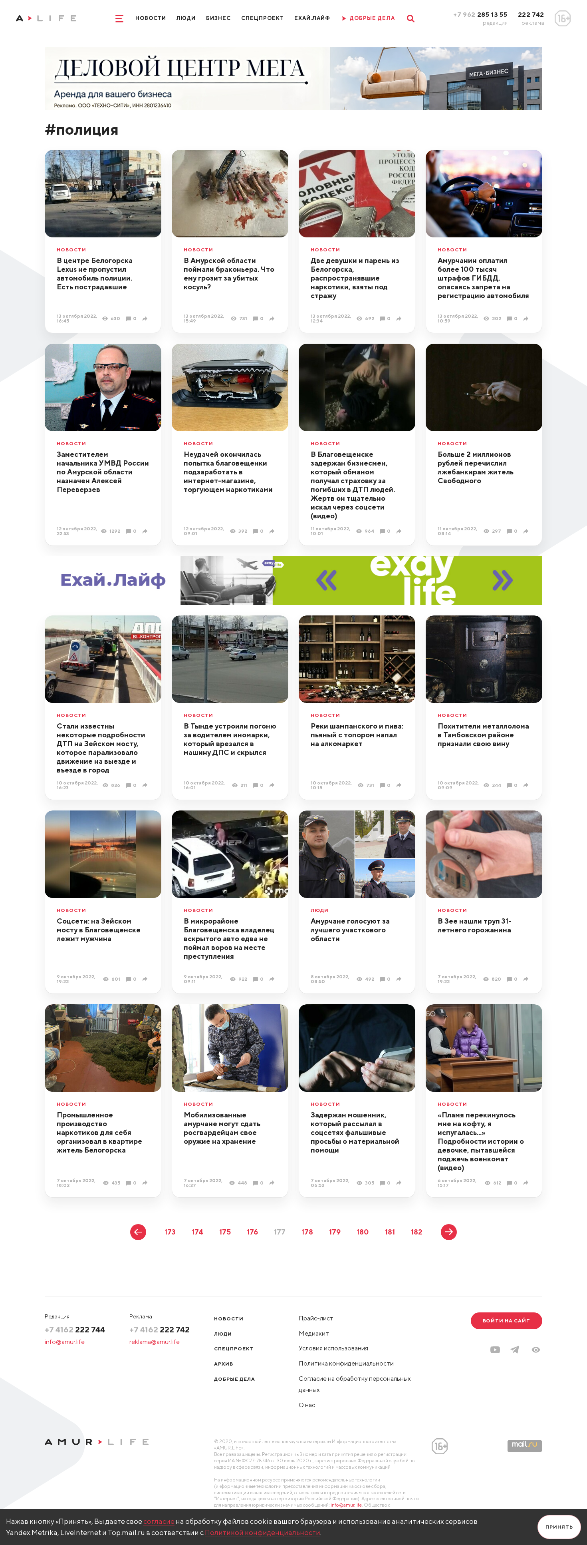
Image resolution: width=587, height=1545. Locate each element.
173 (170, 1232)
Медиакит (314, 1333)
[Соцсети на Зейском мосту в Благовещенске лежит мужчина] (146, 979)
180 (363, 1232)
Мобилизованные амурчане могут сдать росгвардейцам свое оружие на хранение (222, 1128)
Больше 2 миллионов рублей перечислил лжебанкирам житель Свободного (476, 467)
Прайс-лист (316, 1318)
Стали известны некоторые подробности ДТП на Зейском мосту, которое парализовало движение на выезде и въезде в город (101, 748)
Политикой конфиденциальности (262, 1532)
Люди (186, 18)
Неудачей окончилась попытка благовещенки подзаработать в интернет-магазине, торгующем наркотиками (228, 472)
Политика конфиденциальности (346, 1363)
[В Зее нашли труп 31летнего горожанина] (527, 979)
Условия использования (333, 1348)
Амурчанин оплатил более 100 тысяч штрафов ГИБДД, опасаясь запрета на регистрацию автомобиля (483, 278)
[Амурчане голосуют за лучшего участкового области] (400, 979)
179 (335, 1232)
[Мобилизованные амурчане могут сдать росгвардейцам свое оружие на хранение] (273, 1183)
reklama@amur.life (154, 1342)
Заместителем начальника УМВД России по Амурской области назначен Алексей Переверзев (103, 472)
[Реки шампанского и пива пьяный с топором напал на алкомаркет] (400, 785)
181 (390, 1232)
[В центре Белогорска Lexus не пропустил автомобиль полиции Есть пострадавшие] (146, 319)
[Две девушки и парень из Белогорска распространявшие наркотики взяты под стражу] (400, 319)
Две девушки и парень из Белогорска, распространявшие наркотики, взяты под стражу (355, 278)
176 (252, 1232)
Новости (150, 18)
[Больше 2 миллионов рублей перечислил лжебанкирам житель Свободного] (527, 531)
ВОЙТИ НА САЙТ (506, 1321)
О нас (307, 1405)
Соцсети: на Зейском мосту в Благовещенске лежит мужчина (99, 930)
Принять (559, 1527)
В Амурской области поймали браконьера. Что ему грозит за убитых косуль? (229, 273)
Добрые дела (234, 1379)
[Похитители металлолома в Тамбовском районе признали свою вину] (527, 785)
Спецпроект (262, 18)
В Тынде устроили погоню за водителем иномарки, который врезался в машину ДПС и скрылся (230, 739)
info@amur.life (65, 1342)
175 (225, 1232)
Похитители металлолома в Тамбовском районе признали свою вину (483, 735)
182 (416, 1232)
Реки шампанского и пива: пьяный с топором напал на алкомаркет (357, 735)
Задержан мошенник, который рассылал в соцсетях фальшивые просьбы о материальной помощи (355, 1132)
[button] (535, 1349)
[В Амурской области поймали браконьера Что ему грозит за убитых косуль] (273, 319)
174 (197, 1232)
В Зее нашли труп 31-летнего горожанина (475, 925)
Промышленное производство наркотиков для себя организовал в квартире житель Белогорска (99, 1132)
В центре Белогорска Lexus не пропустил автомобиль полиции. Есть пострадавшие (95, 273)
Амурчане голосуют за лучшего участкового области (350, 930)
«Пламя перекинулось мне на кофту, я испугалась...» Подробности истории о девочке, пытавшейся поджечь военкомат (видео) (481, 1141)
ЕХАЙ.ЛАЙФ (312, 18)
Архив (223, 1364)
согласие (159, 1521)
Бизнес (218, 18)
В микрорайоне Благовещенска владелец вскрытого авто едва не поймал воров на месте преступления (229, 938)
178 (307, 1232)
